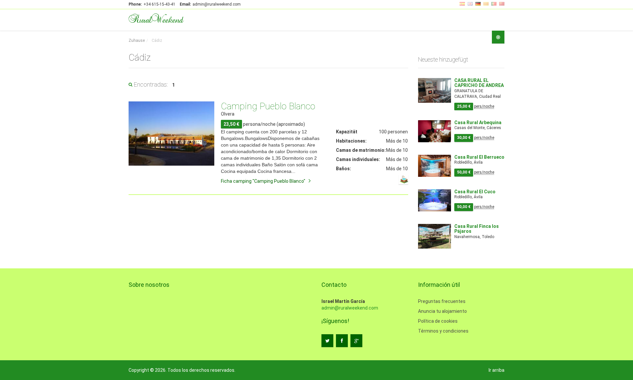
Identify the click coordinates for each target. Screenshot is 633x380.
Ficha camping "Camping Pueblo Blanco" (263, 181)
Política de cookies (438, 321)
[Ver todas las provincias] (498, 37)
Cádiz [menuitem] (156, 40)
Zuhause (137, 40)
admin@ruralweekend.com (349, 308)
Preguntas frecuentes (442, 301)
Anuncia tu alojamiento (442, 311)
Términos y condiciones (443, 331)
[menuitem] (137, 40)
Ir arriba (496, 370)
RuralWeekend (156, 19)
